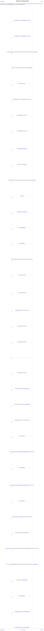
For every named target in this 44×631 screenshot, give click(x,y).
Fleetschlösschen (22, 467)
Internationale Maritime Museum (22, 148)
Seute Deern (20, 372)
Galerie (24, 629)
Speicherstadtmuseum (22, 227)
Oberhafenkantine (18, 611)
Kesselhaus (19, 211)
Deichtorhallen (15, 564)
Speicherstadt (30, 3)
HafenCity (24, 3)
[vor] (41, 1)
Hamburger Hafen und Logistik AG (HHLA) (24, 451)
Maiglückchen (11, 3)
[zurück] (3, 1)
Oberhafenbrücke (24, 20)
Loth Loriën (20, 341)
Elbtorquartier (30, 67)
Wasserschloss (15, 516)
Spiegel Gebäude (17, 20)
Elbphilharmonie (33, 180)
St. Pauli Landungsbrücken (25, 388)
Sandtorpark (25, 164)
